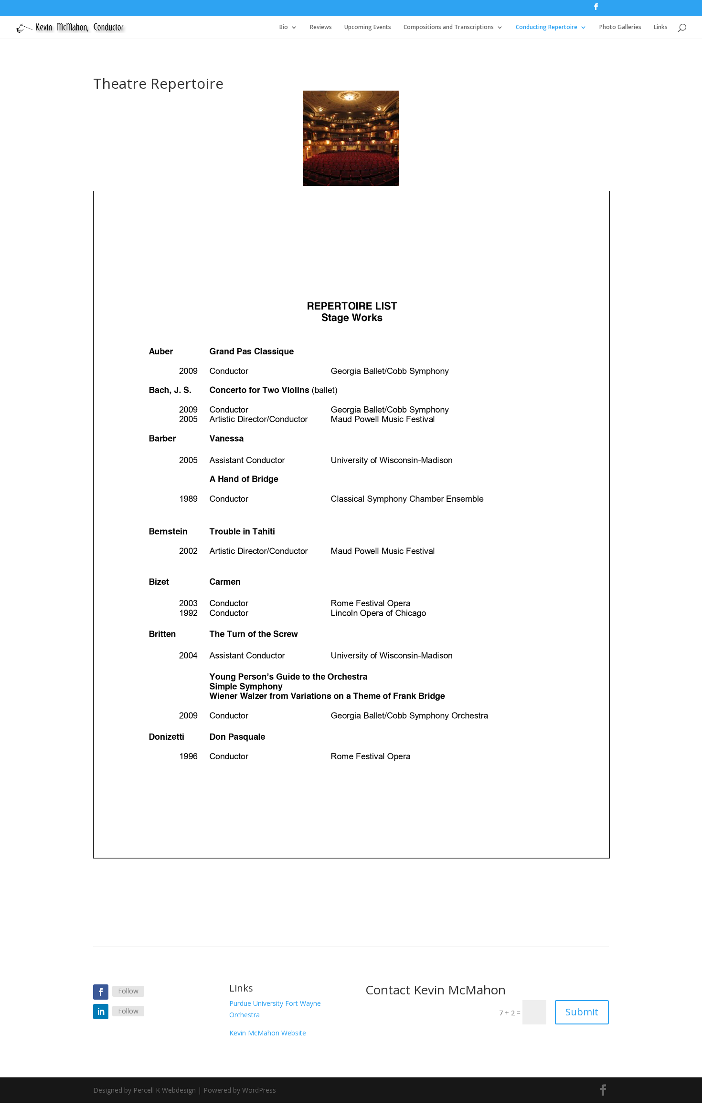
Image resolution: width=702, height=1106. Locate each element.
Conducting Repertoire (546, 27)
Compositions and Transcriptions (449, 27)
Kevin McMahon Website (267, 1032)
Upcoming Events (367, 27)
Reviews (321, 27)
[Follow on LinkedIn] (100, 1011)
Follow (128, 990)
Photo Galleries (620, 27)
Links (661, 27)
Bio (283, 27)
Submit (581, 1011)
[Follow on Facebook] (100, 992)
